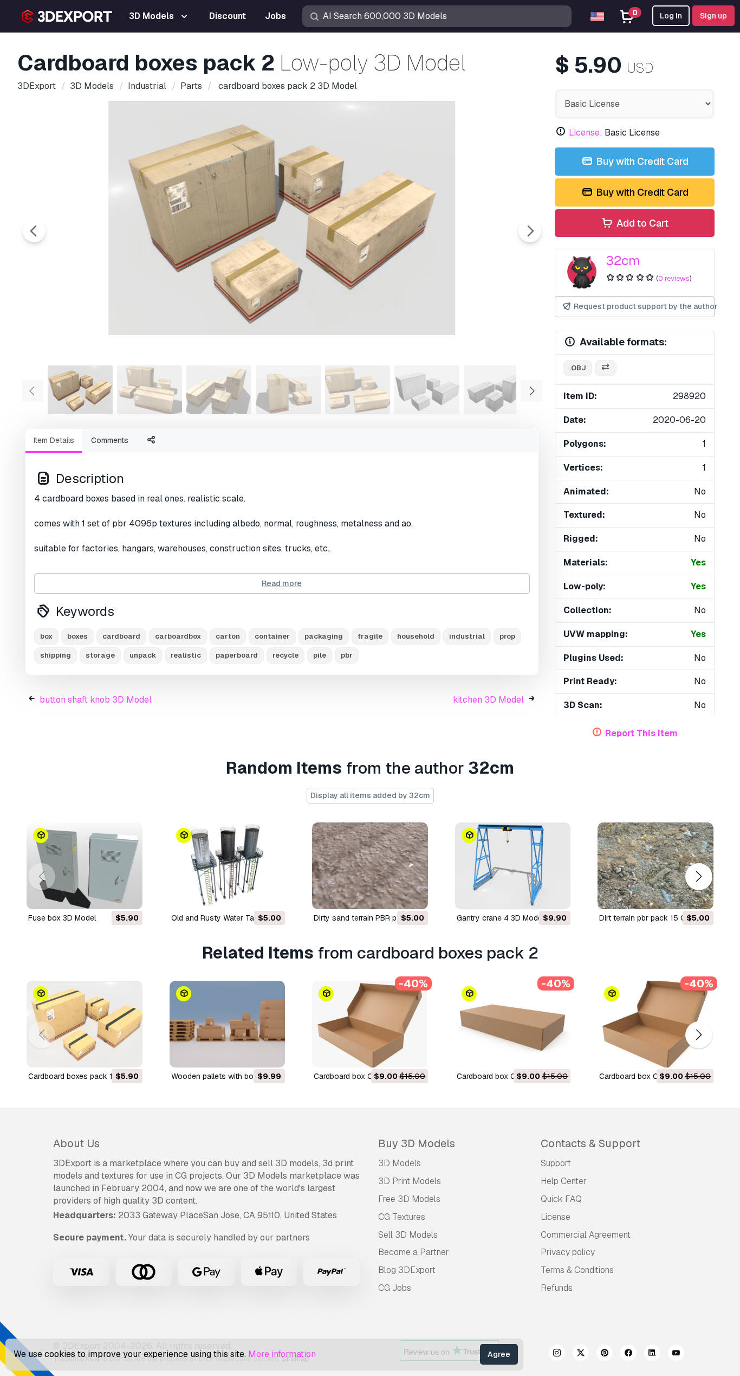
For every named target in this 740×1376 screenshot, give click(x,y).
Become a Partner (413, 1252)
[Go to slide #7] (496, 389)
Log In (671, 16)
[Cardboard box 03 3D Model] (655, 1024)
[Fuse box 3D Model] (84, 865)
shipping (55, 655)
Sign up (713, 16)
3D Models (399, 1163)
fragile (370, 636)
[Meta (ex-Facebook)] (628, 1354)
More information (282, 1354)
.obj (577, 367)
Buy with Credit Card (641, 161)
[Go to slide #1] (80, 389)
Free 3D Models (409, 1199)
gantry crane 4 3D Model (500, 918)
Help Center (564, 1181)
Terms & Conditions (577, 1270)
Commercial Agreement (586, 1234)
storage (100, 655)
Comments (109, 440)
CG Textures (401, 1217)
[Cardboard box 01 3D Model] (370, 1024)
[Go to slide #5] (357, 389)
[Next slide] (529, 231)
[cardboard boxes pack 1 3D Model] (84, 1024)
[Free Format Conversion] (605, 368)
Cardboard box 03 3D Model (648, 1076)
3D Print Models (409, 1181)
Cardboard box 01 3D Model (362, 1076)
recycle (285, 655)
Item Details (54, 440)
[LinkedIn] (652, 1354)
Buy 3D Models (416, 1143)
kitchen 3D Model (488, 699)
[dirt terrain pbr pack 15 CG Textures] (655, 865)
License (555, 1217)
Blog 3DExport (407, 1270)
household (415, 636)
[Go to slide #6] (426, 389)
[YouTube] (676, 1354)
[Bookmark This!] (127, 894)
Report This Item (641, 733)
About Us (76, 1143)
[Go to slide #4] (288, 389)
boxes (77, 636)
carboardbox (178, 636)
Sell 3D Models (408, 1234)
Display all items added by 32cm (370, 795)
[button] (698, 876)
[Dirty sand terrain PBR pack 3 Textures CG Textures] (370, 865)
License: (585, 132)
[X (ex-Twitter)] (581, 1354)
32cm (623, 260)
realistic (186, 655)
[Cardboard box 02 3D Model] (513, 1024)
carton (228, 636)
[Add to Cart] (104, 894)
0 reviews (674, 278)
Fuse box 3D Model (62, 918)
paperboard (237, 655)
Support (556, 1163)
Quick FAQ (561, 1199)
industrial (467, 636)
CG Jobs (394, 1288)
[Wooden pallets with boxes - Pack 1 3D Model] (227, 1024)
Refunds (557, 1288)
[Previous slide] (34, 231)
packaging (323, 636)
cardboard (121, 636)
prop (507, 636)
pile (319, 655)
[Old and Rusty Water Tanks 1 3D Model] (227, 865)
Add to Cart (641, 223)
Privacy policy (568, 1252)
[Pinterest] (604, 1354)
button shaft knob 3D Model (96, 699)
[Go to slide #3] (218, 389)
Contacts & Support (590, 1143)
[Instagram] (557, 1354)
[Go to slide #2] (149, 389)
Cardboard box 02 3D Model (506, 1076)
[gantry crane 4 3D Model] (513, 865)
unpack (142, 655)
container (272, 636)
